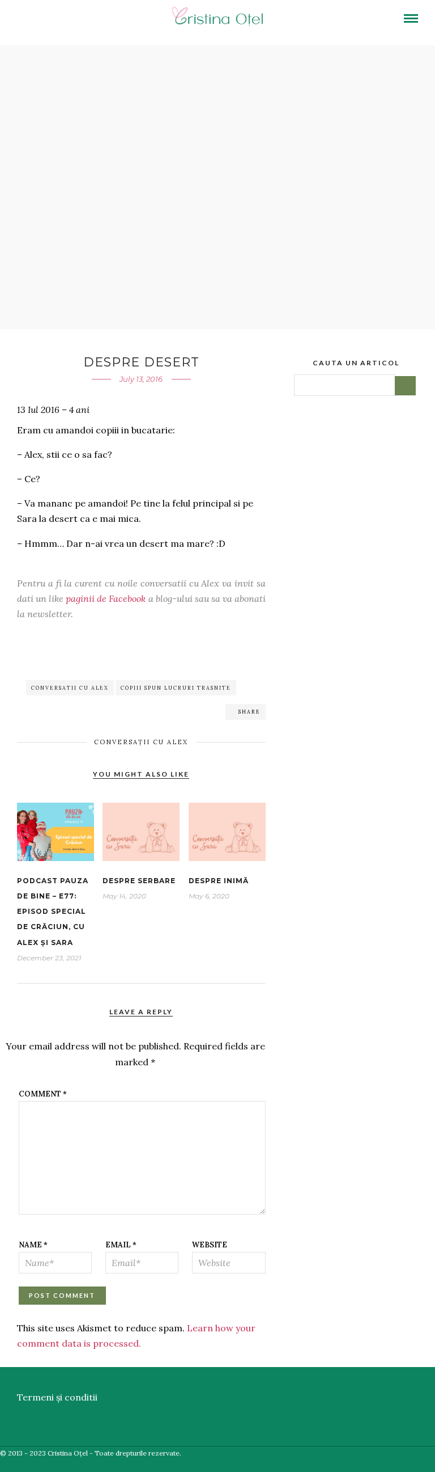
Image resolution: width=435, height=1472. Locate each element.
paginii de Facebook (106, 598)
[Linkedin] (68, 20)
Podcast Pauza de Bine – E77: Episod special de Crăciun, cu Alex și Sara (52, 911)
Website (209, 1245)
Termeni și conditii (57, 1397)
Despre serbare (139, 880)
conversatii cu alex (70, 688)
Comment (43, 1094)
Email (121, 1245)
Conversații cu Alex (141, 742)
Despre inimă (219, 880)
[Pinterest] (84, 20)
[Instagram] (100, 20)
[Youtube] (53, 20)
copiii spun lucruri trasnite (176, 688)
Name (33, 1245)
